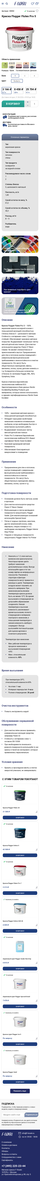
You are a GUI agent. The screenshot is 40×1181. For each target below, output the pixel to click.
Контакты (6, 1148)
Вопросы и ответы (9, 1154)
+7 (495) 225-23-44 (13, 1166)
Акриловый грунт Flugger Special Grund (16, 996)
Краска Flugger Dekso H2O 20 (13, 921)
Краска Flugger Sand (10, 1072)
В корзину (20, 817)
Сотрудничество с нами (11, 1157)
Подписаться (31, 1115)
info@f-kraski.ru (28, 1133)
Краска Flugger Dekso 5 (11, 845)
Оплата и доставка (9, 1145)
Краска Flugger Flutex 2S (11, 808)
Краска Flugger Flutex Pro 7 (12, 883)
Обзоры (5, 1151)
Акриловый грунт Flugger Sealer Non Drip (17, 959)
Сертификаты (7, 1160)
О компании (7, 1142)
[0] (32, 4)
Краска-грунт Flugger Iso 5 (12, 1034)
